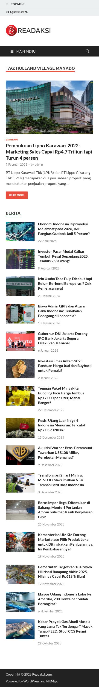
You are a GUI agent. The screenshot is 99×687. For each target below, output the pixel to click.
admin (39, 164)
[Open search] (87, 51)
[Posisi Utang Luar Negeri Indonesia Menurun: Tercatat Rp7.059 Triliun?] (20, 421)
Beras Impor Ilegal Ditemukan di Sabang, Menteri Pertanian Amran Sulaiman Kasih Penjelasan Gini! (65, 509)
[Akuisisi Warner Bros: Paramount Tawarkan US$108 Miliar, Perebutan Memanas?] (20, 448)
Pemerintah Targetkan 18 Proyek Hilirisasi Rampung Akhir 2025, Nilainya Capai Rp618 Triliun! (65, 572)
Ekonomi (12, 139)
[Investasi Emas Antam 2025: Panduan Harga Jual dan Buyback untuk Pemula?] (20, 361)
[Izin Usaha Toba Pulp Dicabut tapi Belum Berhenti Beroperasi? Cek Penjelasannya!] (20, 279)
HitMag (51, 681)
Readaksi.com (42, 674)
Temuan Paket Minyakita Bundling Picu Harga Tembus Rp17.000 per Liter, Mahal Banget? (61, 395)
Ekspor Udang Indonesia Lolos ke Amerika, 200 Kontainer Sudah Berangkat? (64, 599)
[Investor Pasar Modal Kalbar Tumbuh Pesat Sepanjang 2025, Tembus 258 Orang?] (20, 252)
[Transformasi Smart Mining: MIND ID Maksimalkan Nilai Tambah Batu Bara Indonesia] (20, 475)
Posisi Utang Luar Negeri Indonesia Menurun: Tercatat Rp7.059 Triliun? (61, 425)
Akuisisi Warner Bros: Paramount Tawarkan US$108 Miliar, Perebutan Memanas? (65, 452)
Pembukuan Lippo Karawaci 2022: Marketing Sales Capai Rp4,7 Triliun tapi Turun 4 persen (49, 152)
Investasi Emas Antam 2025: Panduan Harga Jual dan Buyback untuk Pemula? (65, 366)
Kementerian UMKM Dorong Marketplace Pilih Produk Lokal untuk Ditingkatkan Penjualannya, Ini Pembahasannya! (65, 541)
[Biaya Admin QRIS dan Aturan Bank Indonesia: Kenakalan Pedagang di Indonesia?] (20, 306)
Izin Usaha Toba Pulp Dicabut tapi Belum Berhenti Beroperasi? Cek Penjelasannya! (65, 283)
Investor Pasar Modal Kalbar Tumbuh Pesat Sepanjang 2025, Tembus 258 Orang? (63, 256)
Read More (15, 194)
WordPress (31, 681)
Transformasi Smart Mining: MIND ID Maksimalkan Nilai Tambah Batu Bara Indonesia (61, 480)
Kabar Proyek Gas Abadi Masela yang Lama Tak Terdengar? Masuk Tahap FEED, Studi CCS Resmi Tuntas (65, 628)
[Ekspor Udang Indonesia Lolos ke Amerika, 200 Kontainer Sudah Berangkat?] (20, 594)
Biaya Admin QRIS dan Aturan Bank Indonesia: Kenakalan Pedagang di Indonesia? (62, 311)
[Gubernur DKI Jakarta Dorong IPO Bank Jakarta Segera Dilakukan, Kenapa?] (20, 334)
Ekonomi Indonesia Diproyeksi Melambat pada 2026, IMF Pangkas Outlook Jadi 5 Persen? (64, 229)
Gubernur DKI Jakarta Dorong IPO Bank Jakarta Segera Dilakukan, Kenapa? (62, 338)
